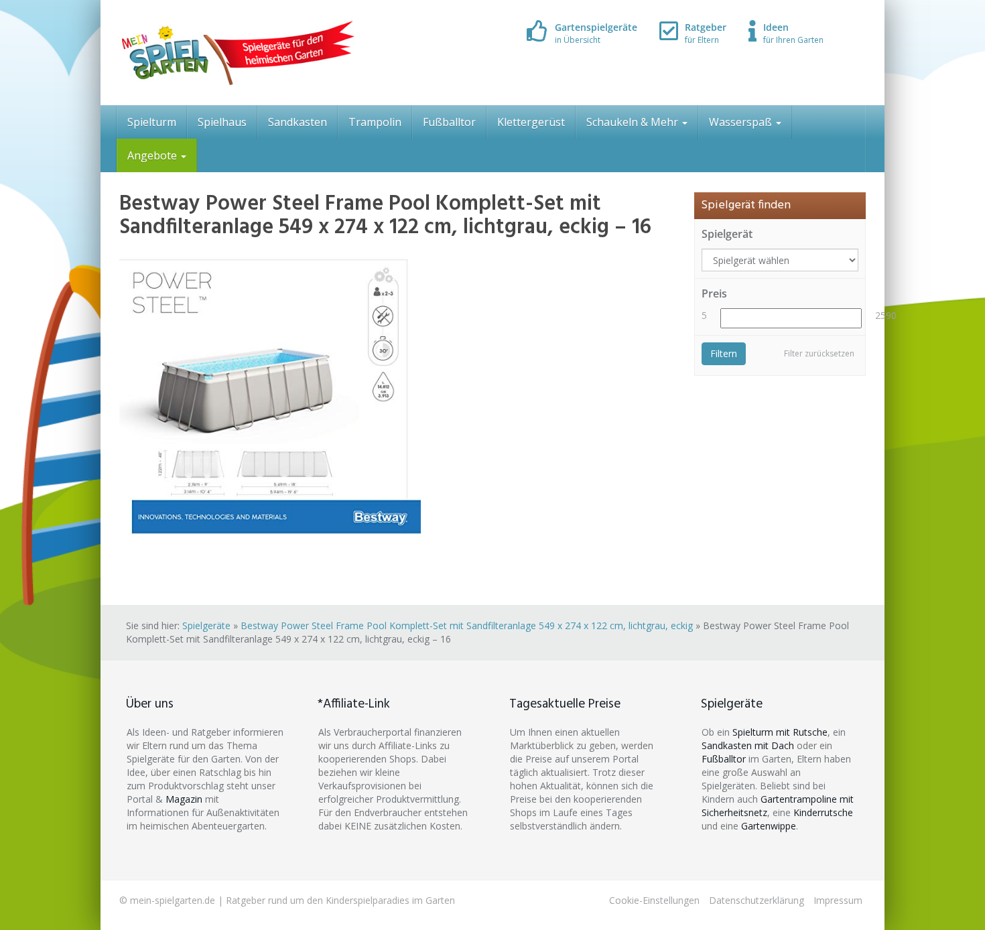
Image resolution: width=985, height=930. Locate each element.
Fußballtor (449, 122)
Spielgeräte (206, 625)
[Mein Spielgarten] (236, 52)
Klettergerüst (531, 122)
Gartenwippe (768, 825)
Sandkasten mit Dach (748, 745)
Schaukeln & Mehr (633, 122)
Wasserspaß (742, 122)
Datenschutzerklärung (756, 900)
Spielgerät (727, 233)
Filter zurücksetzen (819, 353)
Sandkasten (297, 122)
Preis (714, 293)
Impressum (837, 900)
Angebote (153, 155)
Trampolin (374, 122)
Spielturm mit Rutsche (780, 732)
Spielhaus (222, 122)
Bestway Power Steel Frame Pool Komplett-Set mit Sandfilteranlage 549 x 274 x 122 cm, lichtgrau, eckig (467, 625)
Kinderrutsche (823, 812)
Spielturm (151, 122)
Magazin (184, 799)
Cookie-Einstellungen (654, 900)
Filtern (723, 353)
